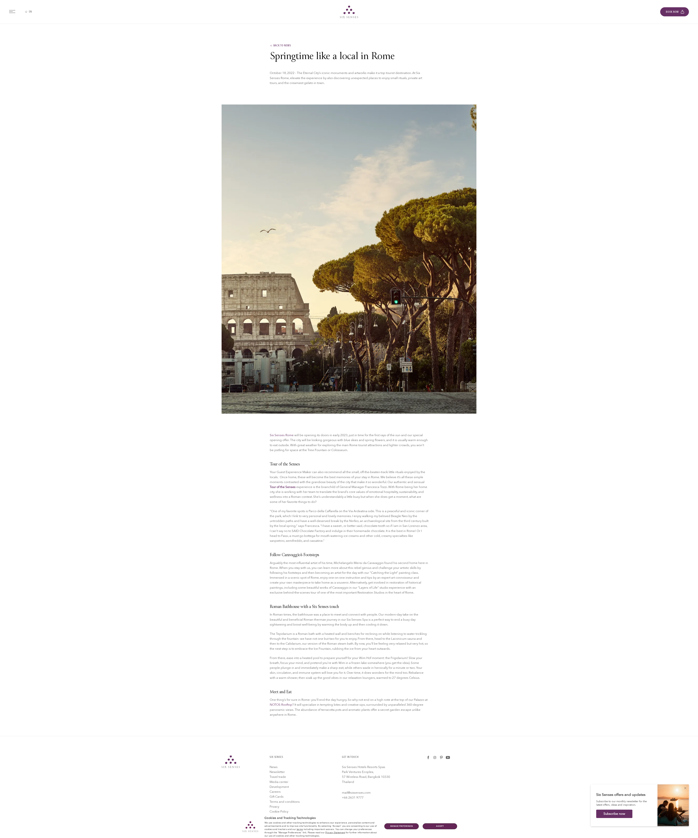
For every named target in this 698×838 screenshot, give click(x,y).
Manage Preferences (401, 826)
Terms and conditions (285, 802)
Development (279, 787)
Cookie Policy (279, 811)
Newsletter (277, 772)
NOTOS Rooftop (281, 705)
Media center (279, 782)
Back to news (282, 45)
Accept (440, 826)
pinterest (441, 757)
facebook (428, 757)
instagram (435, 757)
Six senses (349, 11)
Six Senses (231, 761)
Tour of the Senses (283, 487)
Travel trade (278, 777)
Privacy (274, 807)
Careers (275, 792)
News (274, 767)
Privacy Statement (335, 832)
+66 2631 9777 (353, 797)
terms (300, 829)
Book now (672, 12)
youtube (448, 757)
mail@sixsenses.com (356, 793)
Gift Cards (277, 797)
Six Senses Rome (282, 435)
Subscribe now (614, 813)
